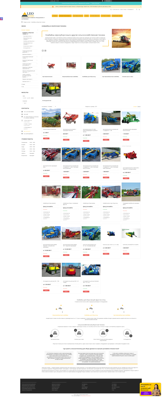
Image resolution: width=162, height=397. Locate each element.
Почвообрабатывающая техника (28, 388)
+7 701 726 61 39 (95, 15)
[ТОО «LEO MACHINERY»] (28, 14)
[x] (45, 51)
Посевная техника (55, 387)
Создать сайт (52, 0)
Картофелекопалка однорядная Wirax (50, 166)
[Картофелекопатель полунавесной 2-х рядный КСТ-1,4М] (111, 118)
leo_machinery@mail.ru (28, 133)
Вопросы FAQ (84, 388)
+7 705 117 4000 (106, 15)
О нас (86, 15)
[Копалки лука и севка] (131, 65)
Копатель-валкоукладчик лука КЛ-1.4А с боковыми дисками (89, 245)
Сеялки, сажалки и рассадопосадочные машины (26, 75)
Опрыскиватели (55, 388)
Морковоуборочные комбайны (27, 38)
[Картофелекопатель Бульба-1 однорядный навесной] (71, 118)
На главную (114, 384)
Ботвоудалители (26, 47)
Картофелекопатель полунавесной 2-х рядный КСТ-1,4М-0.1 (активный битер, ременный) (70, 167)
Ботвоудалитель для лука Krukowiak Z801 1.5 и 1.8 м (91, 282)
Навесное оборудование (27, 390)
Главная (55, 15)
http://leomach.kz (27, 131)
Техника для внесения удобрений (28, 384)
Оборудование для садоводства (28, 385)
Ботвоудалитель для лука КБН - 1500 (51, 281)
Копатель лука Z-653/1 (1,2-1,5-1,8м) (111, 244)
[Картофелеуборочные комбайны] (111, 65)
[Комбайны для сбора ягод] (91, 65)
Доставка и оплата (78, 15)
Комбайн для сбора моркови (49, 203)
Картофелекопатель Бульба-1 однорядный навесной (69, 130)
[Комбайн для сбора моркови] (51, 191)
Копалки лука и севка (27, 46)
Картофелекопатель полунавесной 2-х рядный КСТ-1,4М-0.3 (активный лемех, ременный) (110, 167)
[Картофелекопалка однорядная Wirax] (51, 154)
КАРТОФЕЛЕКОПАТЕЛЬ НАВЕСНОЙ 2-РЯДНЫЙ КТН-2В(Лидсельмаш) (131, 168)
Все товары (114, 385)
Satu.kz (86, 394)
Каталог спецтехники (65, 15)
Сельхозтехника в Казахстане (49, 129)
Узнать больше (95, 3)
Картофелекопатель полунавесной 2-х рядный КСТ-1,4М (110, 130)
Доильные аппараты (26, 54)
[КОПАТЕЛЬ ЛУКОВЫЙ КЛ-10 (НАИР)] (131, 233)
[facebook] (43, 51)
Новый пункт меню (117, 15)
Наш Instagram (85, 387)
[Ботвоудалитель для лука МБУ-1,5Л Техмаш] (71, 269)
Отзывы (23, 84)
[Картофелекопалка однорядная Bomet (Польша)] (131, 118)
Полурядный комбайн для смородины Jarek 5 (131, 204)
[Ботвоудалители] (51, 89)
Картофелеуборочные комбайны (110, 76)
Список (138, 106)
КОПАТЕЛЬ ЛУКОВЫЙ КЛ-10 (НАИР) (130, 244)
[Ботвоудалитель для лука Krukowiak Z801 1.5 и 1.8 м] (91, 269)
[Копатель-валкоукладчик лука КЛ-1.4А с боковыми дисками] (91, 233)
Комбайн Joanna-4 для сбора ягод (110, 203)
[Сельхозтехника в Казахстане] (51, 118)
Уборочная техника (56, 385)
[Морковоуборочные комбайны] (71, 65)
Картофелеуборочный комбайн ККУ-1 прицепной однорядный (70, 245)
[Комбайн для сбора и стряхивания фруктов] (71, 191)
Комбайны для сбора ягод (28, 41)
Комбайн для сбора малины (89, 203)
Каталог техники (26, 30)
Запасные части (25, 81)
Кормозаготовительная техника (28, 387)
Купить (46, 138)
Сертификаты (84, 384)
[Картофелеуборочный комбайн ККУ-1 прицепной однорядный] (71, 233)
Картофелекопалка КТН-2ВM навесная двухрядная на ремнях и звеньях (90, 130)
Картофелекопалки (27, 36)
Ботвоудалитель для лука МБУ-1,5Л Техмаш (71, 282)
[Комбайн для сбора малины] (91, 191)
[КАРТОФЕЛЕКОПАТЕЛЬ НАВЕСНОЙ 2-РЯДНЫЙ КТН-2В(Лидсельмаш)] (131, 156)
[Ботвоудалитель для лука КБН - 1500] (51, 269)
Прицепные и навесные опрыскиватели (27, 68)
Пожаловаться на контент (86, 395)
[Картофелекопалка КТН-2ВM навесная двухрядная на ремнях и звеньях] (91, 118)
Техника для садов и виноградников (26, 64)
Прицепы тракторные (27, 79)
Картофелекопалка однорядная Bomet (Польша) (130, 130)
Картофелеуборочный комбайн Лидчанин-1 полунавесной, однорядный (50, 246)
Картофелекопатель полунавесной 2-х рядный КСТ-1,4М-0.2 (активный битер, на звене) (90, 167)
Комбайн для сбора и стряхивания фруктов (70, 204)
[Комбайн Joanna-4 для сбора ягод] (111, 191)
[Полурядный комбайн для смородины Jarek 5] (131, 191)
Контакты (114, 388)
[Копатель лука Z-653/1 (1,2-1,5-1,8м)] (111, 233)
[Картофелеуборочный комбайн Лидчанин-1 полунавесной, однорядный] (51, 233)
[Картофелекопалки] (51, 65)
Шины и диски (55, 390)
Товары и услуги (26, 22)
